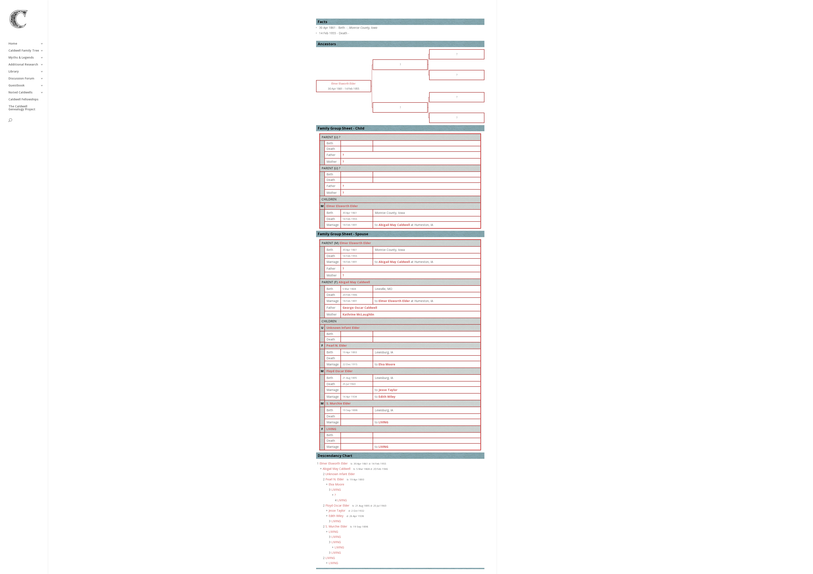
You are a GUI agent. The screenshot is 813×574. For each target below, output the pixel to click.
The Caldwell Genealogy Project (21, 108)
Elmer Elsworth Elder (342, 206)
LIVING (331, 429)
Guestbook (16, 85)
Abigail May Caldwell (354, 282)
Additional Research (23, 64)
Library (13, 71)
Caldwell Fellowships (23, 99)
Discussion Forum (21, 78)
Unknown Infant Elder (342, 328)
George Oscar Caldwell (360, 308)
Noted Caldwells (20, 92)
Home (12, 43)
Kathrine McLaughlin (358, 314)
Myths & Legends (21, 57)
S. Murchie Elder (338, 403)
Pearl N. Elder (336, 345)
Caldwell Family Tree (23, 50)
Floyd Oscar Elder (339, 371)
